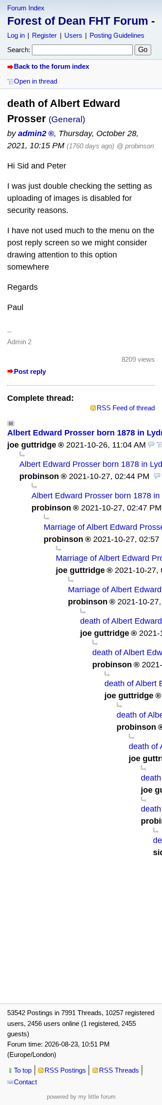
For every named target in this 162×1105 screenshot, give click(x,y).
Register (44, 35)
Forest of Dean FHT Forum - (81, 20)
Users (73, 35)
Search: (18, 49)
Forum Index (26, 8)
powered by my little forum (81, 1096)
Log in (16, 35)
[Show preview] (151, 444)
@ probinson (135, 146)
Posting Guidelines (117, 35)
